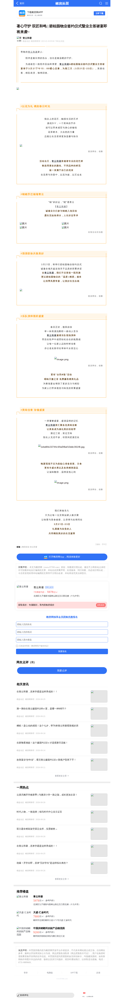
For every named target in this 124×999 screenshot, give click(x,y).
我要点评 (62, 670)
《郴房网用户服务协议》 (40, 646)
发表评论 (24, 995)
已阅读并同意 (34, 646)
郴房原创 (25, 547)
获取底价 (100, 605)
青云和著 (33, 52)
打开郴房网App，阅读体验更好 (64, 556)
